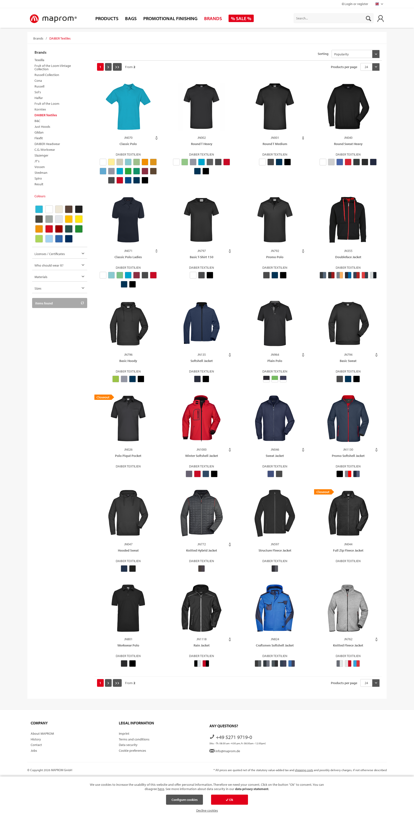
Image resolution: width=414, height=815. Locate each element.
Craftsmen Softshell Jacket (275, 645)
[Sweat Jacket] (274, 421)
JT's (37, 161)
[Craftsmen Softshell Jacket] (274, 610)
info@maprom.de (227, 751)
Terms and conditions (134, 739)
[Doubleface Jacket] (348, 222)
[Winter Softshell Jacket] (201, 421)
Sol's (37, 92)
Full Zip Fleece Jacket (348, 550)
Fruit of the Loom (46, 103)
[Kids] (303, 137)
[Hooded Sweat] (128, 515)
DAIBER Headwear (47, 144)
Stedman (40, 172)
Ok (230, 800)
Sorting (323, 54)
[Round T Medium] (274, 109)
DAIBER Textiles (45, 115)
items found (44, 303)
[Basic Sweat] (348, 326)
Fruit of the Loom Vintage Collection (52, 67)
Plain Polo (274, 361)
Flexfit (38, 138)
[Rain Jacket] (201, 610)
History (36, 739)
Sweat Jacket (275, 456)
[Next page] (108, 67)
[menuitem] (334, 18)
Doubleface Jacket (348, 257)
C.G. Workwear (44, 149)
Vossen (39, 167)
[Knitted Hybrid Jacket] (201, 515)
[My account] (380, 18)
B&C (37, 121)
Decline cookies (207, 810)
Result (38, 184)
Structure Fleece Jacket (275, 550)
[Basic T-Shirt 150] (201, 222)
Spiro (38, 178)
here (161, 789)
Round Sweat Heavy (348, 144)
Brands (40, 52)
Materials (40, 277)
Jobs (34, 750)
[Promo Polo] (274, 222)
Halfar (38, 98)
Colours (40, 196)
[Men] (157, 251)
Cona (38, 80)
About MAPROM (42, 733)
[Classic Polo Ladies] (128, 222)
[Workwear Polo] (128, 610)
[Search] (368, 18)
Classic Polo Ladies (128, 257)
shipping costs (304, 770)
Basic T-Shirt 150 (201, 257)
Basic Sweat (348, 361)
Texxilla (39, 60)
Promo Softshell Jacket (348, 456)
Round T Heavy (201, 144)
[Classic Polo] (128, 109)
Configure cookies (185, 800)
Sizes (37, 288)
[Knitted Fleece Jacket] (348, 610)
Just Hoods (42, 126)
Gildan (39, 132)
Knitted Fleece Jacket (348, 645)
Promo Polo (274, 257)
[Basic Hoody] (128, 326)
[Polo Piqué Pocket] (128, 421)
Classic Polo (128, 144)
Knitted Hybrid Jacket (201, 550)
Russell (39, 86)
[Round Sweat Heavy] (348, 109)
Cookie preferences (132, 750)
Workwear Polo (128, 645)
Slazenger (41, 155)
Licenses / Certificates (49, 254)
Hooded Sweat (128, 550)
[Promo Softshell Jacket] (348, 421)
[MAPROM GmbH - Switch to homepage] (53, 19)
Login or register (356, 4)
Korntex (40, 109)
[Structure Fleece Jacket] (274, 515)
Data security (128, 745)
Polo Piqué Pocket (128, 456)
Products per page (344, 67)
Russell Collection (46, 75)
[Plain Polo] (274, 326)
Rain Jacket (202, 645)
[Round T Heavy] (201, 109)
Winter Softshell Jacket (201, 456)
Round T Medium (275, 144)
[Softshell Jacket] (201, 326)
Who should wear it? (48, 265)
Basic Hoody (128, 361)
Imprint (124, 733)
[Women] (157, 137)
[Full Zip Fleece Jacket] (348, 515)
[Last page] (117, 67)
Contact (36, 745)
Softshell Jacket (201, 361)
